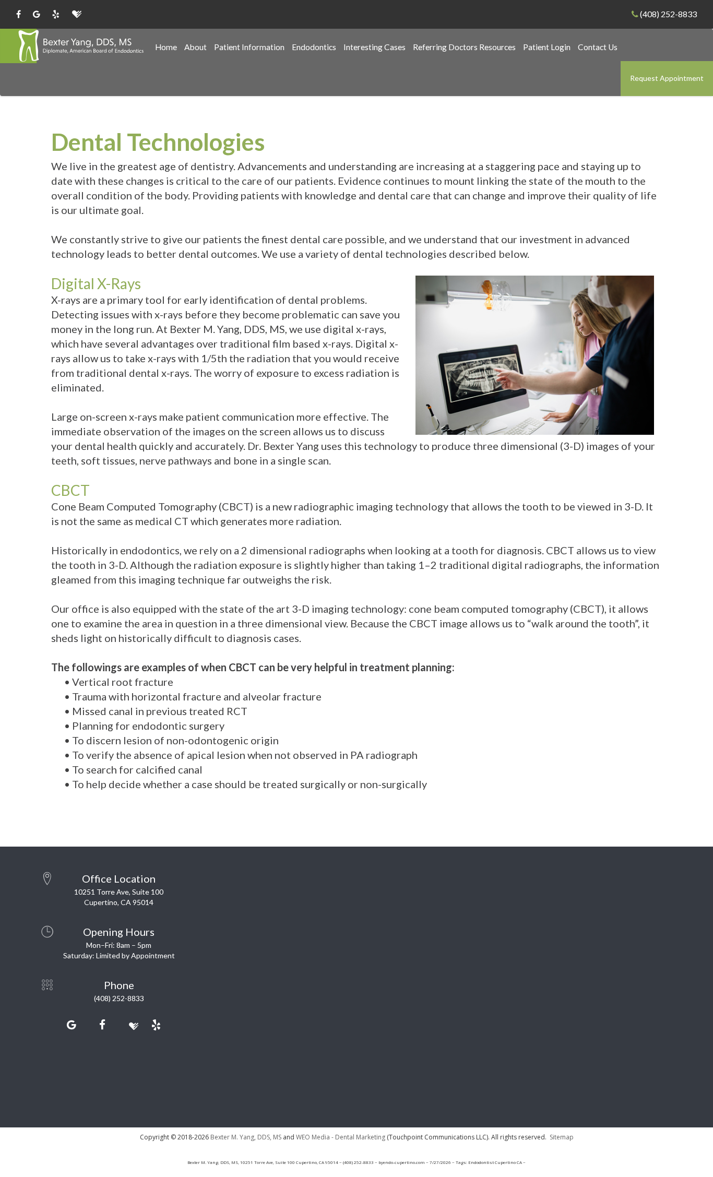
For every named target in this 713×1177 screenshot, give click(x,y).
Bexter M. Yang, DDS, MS (245, 1137)
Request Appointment (667, 78)
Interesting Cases (374, 47)
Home (166, 47)
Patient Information (249, 47)
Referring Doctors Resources (464, 47)
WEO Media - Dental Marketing (340, 1137)
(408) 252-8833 (667, 14)
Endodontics (314, 47)
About (195, 47)
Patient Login (547, 47)
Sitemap (562, 1137)
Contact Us (597, 47)
